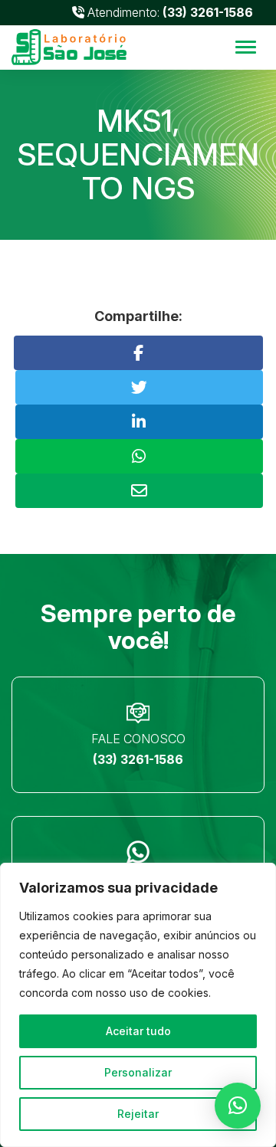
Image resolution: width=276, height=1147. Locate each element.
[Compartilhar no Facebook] (138, 353)
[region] (138, 1005)
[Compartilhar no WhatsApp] (139, 456)
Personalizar (138, 1072)
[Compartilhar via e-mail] (139, 491)
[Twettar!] (139, 387)
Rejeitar (138, 1113)
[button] (238, 1106)
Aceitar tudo (138, 1030)
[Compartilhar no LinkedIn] (139, 422)
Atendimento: (168, 12)
